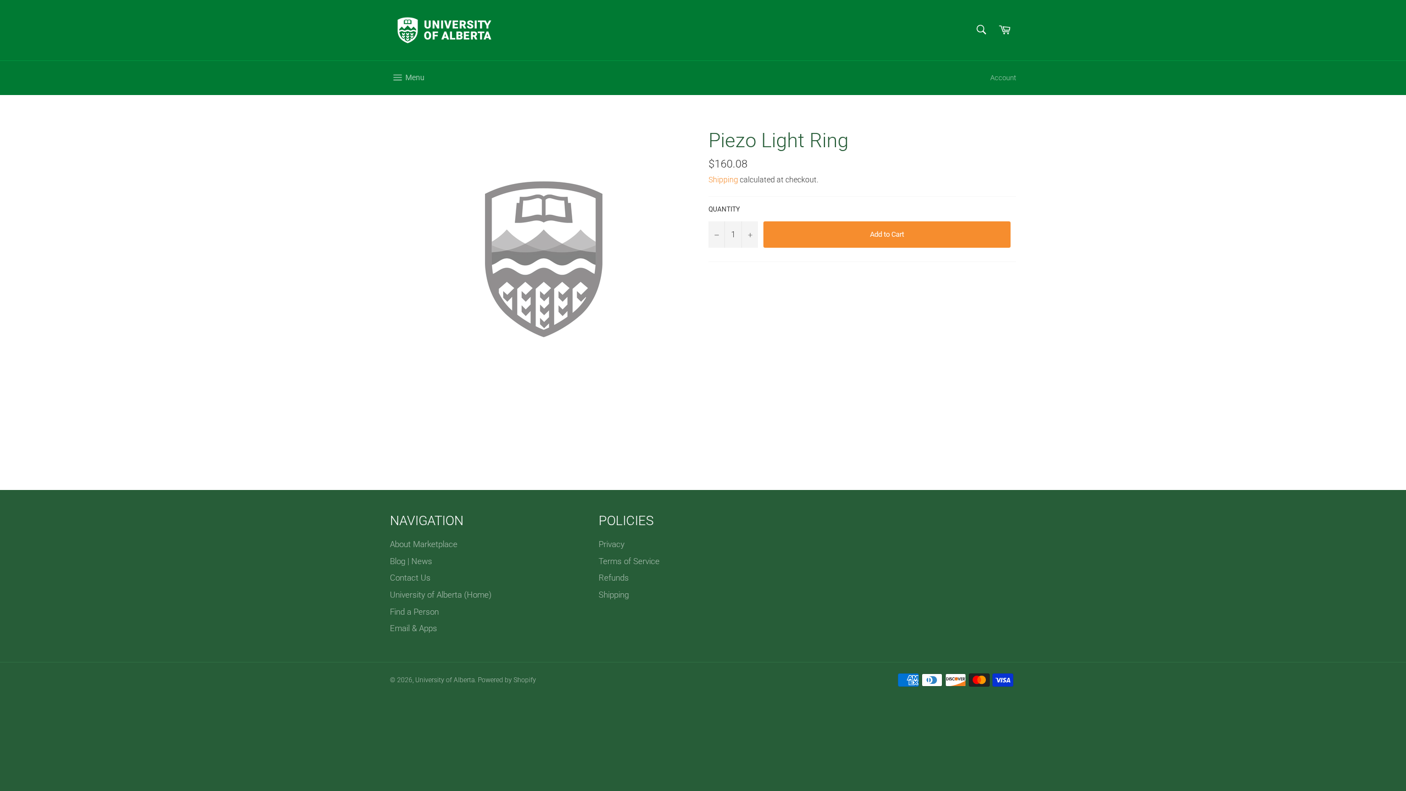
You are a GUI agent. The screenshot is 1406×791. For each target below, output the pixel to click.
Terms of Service (629, 561)
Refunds (614, 578)
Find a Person (414, 612)
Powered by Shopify (507, 680)
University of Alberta (445, 680)
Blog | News (411, 561)
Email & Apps (413, 628)
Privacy (611, 544)
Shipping (723, 179)
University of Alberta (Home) (441, 595)
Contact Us (410, 578)
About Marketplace (423, 544)
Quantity (724, 209)
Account (1003, 78)
